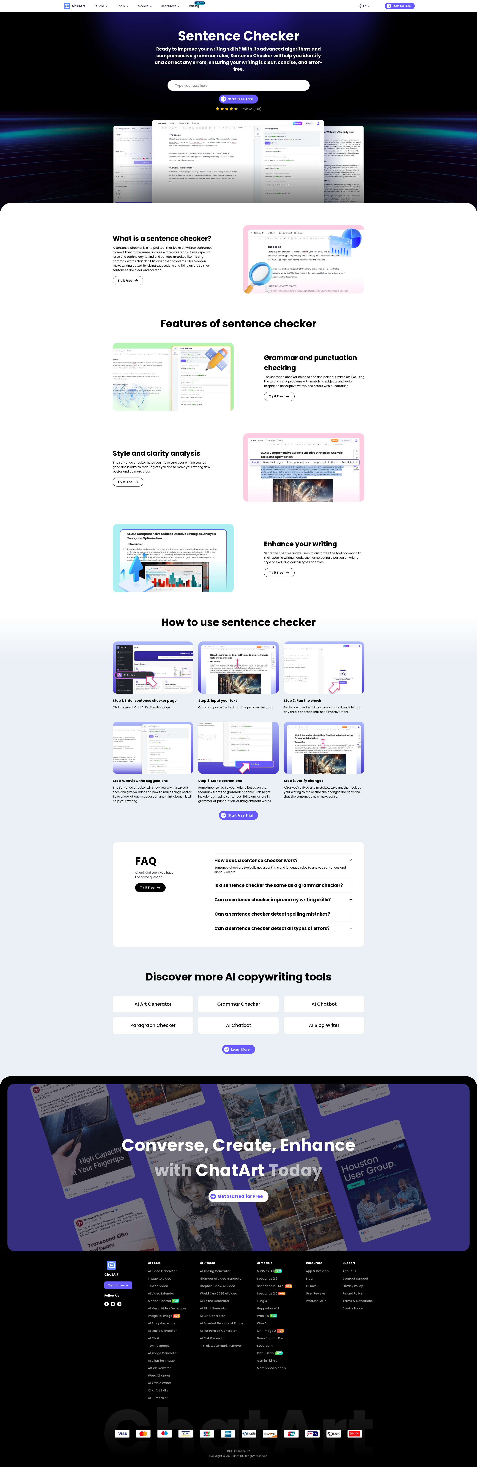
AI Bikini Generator (214, 1308)
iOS (109, 1317)
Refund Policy (352, 1293)
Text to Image (158, 1346)
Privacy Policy (352, 1286)
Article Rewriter (159, 1368)
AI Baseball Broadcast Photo (221, 1323)
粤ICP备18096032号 (239, 1451)
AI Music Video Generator (167, 1308)
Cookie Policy (352, 1308)
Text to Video (158, 1286)
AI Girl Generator (212, 1316)
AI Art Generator (153, 1004)
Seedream (265, 1346)
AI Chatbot (324, 1004)
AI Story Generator (162, 1323)
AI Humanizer (158, 1398)
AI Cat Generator (213, 1338)
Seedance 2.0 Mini (274, 1286)
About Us (349, 1271)
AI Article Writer (159, 1383)
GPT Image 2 (270, 1331)
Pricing (195, 5)
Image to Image (163, 1316)
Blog (309, 1278)
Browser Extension (120, 1332)
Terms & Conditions (357, 1301)
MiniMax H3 (269, 1271)
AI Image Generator (163, 1353)
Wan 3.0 (266, 1316)
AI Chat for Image (161, 1360)
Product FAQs (316, 1301)
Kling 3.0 (263, 1301)
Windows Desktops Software (128, 1295)
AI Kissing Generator (215, 1271)
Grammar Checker (238, 1004)
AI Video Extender (161, 1293)
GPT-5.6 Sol (269, 1353)
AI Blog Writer (324, 1025)
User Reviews (316, 1293)
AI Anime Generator (214, 1301)
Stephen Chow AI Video (217, 1286)
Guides (311, 1286)
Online (111, 1310)
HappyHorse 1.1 (268, 1308)
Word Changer (159, 1375)
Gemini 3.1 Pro (267, 1360)
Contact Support (355, 1278)
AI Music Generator (162, 1331)
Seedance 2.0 (270, 1293)
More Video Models (271, 1368)
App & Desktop (317, 1271)
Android (113, 1324)
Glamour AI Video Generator (221, 1278)
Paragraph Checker (153, 1025)
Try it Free (125, 280)
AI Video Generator (162, 1271)
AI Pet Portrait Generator (218, 1331)
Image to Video (159, 1278)
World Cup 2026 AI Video (218, 1293)
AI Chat (153, 1338)
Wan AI (262, 1323)
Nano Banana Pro (270, 1338)
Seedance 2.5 (267, 1278)
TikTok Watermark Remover (221, 1346)
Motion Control (163, 1301)
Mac (110, 1302)
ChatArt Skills (158, 1390)
